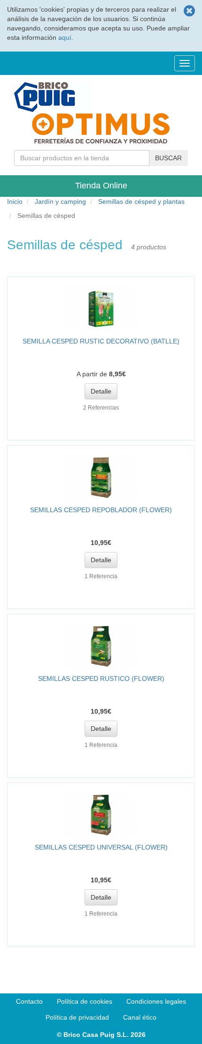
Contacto (29, 1001)
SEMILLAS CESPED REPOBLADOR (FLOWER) (101, 510)
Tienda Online (101, 185)
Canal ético (139, 1017)
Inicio (15, 201)
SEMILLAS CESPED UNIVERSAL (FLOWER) (101, 847)
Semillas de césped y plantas (141, 201)
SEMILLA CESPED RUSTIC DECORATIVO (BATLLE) (101, 341)
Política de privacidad (77, 1017)
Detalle (101, 391)
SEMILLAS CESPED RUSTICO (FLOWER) (101, 678)
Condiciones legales (156, 1001)
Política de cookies (84, 1001)
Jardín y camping (60, 201)
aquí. (65, 37)
